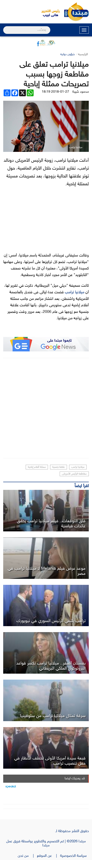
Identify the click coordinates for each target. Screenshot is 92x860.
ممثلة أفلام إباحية (37, 467)
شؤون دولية (67, 54)
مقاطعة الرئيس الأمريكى (74, 473)
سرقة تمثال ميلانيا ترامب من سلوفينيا (53, 716)
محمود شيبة (80, 92)
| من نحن (27, 856)
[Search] (5, 27)
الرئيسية (83, 54)
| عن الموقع (48, 856)
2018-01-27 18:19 (55, 92)
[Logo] (48, 11)
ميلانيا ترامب (74, 292)
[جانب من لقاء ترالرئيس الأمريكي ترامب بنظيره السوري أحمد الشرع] (46, 605)
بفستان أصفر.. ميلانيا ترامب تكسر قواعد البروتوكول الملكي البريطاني (51, 666)
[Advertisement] (46, 408)
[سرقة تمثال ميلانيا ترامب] (46, 700)
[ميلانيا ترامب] (46, 510)
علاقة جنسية (58, 467)
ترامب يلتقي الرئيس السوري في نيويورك (51, 621)
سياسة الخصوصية (74, 856)
